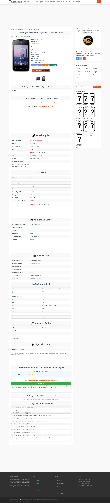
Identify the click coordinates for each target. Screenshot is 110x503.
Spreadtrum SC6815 (35, 263)
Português (46, 499)
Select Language (14, 499)
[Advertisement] (55, 16)
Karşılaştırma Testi (57, 102)
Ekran (25, 102)
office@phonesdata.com (87, 485)
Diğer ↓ (68, 2)
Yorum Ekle (41, 383)
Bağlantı (42, 102)
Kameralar (30, 102)
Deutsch (30, 499)
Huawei (79, 72)
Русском (39, 499)
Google (95, 72)
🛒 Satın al (37, 70)
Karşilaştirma (60, 483)
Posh (36, 41)
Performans (36, 102)
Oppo (78, 78)
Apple (78, 69)
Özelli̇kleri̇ (59, 480)
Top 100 (59, 490)
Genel (22, 102)
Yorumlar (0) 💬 (45, 65)
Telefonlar (28, 2)
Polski (50, 499)
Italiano (42, 499)
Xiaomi (95, 69)
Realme (87, 75)
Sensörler (49, 102)
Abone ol (97, 87)
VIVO (94, 75)
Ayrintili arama (60, 493)
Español (27, 499)
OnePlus (79, 75)
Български (54, 499)
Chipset (59, 486)
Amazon (33, 152)
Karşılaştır (39, 2)
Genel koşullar (39, 486)
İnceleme (60, 2)
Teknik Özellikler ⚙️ (36, 65)
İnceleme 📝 (53, 65)
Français (34, 499)
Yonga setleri (50, 2)
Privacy (37, 490)
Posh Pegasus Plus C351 (36, 140)
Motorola (87, 72)
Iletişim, (37, 483)
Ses (45, 102)
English (23, 499)
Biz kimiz (38, 480)
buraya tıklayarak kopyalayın (45, 106)
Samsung (87, 69)
